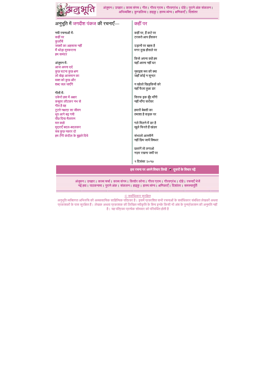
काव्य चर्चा (104, 181)
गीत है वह (60, 106)
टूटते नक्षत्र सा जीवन (68, 110)
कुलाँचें (59, 41)
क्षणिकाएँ (180, 12)
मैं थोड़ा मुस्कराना (65, 50)
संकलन (206, 8)
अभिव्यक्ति (125, 12)
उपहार (119, 8)
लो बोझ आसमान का (67, 76)
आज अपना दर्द (64, 67)
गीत (144, 8)
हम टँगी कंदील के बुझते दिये (71, 136)
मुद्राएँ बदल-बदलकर (68, 127)
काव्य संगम (132, 8)
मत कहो (60, 123)
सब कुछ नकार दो (65, 131)
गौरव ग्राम (156, 8)
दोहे (183, 8)
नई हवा (82, 186)
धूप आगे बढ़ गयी (64, 114)
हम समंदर (61, 54)
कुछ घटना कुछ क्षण (66, 71)
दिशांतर (193, 12)
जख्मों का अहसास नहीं (68, 46)
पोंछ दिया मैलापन (65, 119)
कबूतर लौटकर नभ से (68, 101)
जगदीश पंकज (84, 23)
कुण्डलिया (140, 12)
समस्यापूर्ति (190, 186)
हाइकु (153, 12)
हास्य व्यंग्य (166, 12)
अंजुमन (107, 8)
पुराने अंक (195, 8)
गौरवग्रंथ (172, 8)
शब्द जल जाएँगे (64, 84)
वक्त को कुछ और (65, 80)
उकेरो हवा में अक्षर (66, 97)
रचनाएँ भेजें (193, 181)
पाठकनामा (96, 186)
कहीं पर (59, 37)
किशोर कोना (137, 181)
